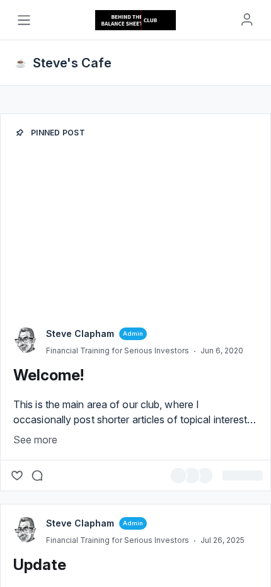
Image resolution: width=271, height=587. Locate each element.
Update (39, 565)
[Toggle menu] (24, 20)
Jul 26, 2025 (222, 540)
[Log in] (247, 19)
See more (35, 439)
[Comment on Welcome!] (37, 475)
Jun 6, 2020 (221, 350)
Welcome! (48, 375)
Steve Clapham (80, 333)
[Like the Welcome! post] (17, 475)
